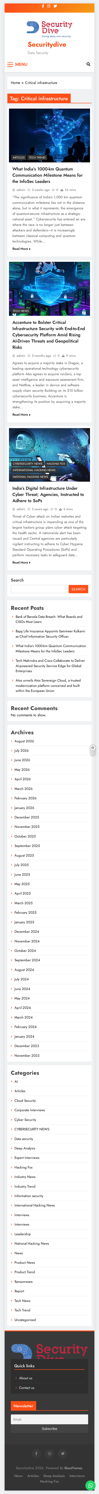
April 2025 (23, 893)
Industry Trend (25, 1186)
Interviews (22, 1215)
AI (16, 1081)
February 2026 (26, 798)
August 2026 (24, 741)
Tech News (21, 311)
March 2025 (23, 903)
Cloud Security (25, 1100)
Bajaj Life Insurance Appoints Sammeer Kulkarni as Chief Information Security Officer (50, 634)
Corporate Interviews (30, 1110)
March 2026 (24, 788)
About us (25, 1378)
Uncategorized (25, 1319)
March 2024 (24, 1017)
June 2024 (22, 988)
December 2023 (27, 1045)
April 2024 (23, 1007)
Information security (29, 1195)
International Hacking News (34, 470)
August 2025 (24, 855)
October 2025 (25, 836)
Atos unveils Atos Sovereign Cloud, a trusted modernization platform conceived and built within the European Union (48, 685)
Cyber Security (25, 1119)
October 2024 (25, 950)
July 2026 (22, 750)
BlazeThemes (73, 1468)
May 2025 (22, 884)
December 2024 (27, 931)
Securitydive (47, 44)
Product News (25, 1262)
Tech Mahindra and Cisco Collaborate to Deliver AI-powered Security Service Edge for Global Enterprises (50, 666)
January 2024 (24, 1036)
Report (19, 1291)
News (19, 1253)
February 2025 (25, 912)
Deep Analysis (25, 1148)
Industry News (25, 1176)
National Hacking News (30, 477)
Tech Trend (37, 157)
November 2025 (27, 826)
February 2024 (26, 1026)
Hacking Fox (56, 464)
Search (17, 580)
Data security (24, 1138)
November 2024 (27, 941)
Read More (20, 248)
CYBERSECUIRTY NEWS (27, 464)
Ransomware (24, 1281)
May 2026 (22, 769)
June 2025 (22, 874)
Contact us (26, 1387)
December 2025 (27, 817)
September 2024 (27, 960)
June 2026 (22, 760)
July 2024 (22, 979)
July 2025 (22, 864)
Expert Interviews (27, 1157)
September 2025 (27, 845)
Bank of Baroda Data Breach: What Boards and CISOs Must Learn (49, 619)
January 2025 (24, 922)
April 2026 (23, 779)
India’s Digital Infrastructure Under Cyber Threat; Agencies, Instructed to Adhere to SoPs (48, 494)
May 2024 (22, 998)
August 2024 (24, 969)
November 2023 (27, 1055)
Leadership (23, 1234)
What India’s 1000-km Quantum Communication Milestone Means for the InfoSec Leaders (47, 175)
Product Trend (25, 1272)
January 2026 (24, 807)
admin (21, 189)
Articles (19, 157)
